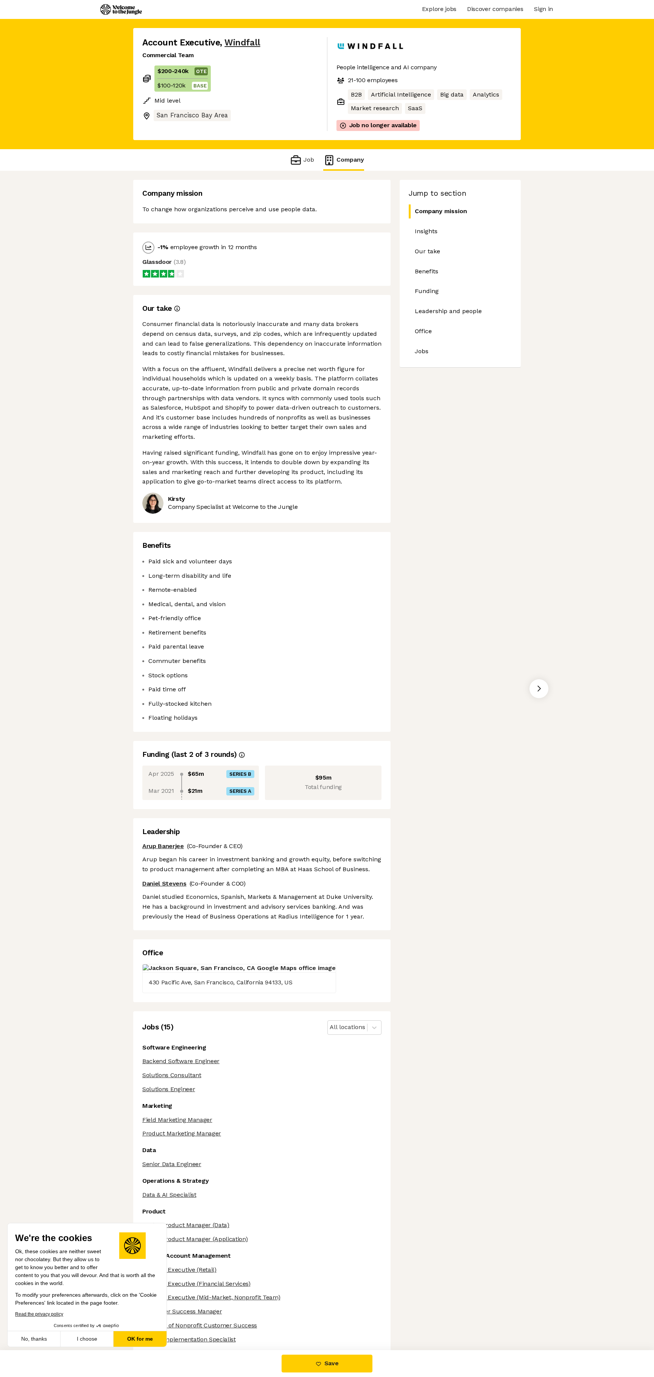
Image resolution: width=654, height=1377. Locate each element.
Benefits (426, 271)
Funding (427, 291)
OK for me (140, 1339)
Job (309, 159)
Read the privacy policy (39, 1314)
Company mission (441, 211)
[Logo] (121, 9)
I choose (87, 1339)
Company (350, 159)
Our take (427, 251)
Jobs (421, 351)
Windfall (242, 42)
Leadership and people (448, 311)
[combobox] (331, 1027)
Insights (426, 231)
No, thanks (34, 1339)
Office (423, 331)
